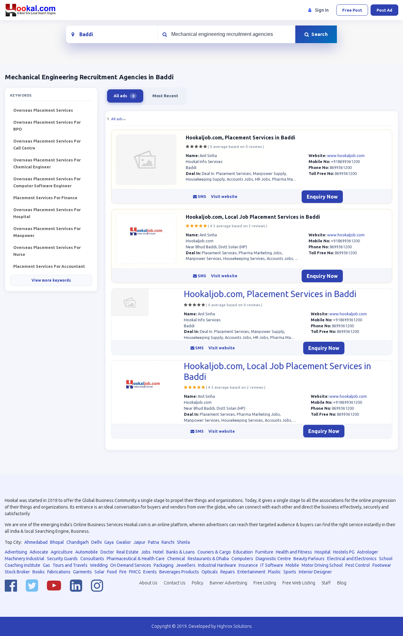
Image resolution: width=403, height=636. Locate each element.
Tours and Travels (70, 565)
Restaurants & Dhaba (208, 558)
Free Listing (264, 582)
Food (112, 571)
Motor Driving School (322, 565)
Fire (123, 571)
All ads (116, 119)
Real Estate (127, 551)
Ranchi (168, 542)
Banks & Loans (180, 551)
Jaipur (139, 542)
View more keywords (51, 280)
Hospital (323, 551)
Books (38, 571)
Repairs (227, 571)
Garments (82, 571)
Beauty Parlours (309, 558)
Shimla (183, 542)
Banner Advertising (228, 582)
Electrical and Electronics (352, 558)
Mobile (292, 565)
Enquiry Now (322, 197)
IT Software (271, 565)
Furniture (264, 551)
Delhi (96, 542)
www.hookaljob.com (346, 155)
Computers (242, 558)
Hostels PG (344, 551)
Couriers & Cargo (214, 551)
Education (243, 551)
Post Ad (384, 10)
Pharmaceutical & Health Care (136, 558)
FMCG (135, 571)
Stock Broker (17, 571)
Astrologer (367, 551)
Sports (289, 571)
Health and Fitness (294, 551)
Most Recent (165, 95)
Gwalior (123, 542)
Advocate (39, 551)
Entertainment (251, 571)
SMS (201, 196)
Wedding (99, 565)
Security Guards (62, 558)
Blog (341, 582)
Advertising (16, 551)
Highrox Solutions (234, 626)
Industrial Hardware (217, 565)
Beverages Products (179, 571)
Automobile (86, 551)
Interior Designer (315, 571)
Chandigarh (77, 542)
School (386, 558)
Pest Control (357, 565)
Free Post (352, 10)
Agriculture (62, 551)
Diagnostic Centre (273, 558)
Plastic (274, 571)
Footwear (381, 565)
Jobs (145, 551)
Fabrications (59, 571)
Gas (46, 565)
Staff (326, 582)
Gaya (109, 542)
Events (150, 571)
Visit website (224, 196)
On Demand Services (130, 565)
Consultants (92, 558)
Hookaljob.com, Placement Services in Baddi (240, 137)
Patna (153, 542)
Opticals (210, 571)
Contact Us (174, 582)
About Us (148, 582)
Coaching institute (22, 565)
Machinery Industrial (24, 558)
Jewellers (186, 565)
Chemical (176, 558)
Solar (99, 571)
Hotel (158, 551)
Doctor (107, 551)
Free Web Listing (298, 582)
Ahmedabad (36, 542)
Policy (197, 582)
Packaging (163, 565)
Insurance (248, 565)
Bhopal (57, 542)
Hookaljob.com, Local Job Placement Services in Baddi (253, 217)
